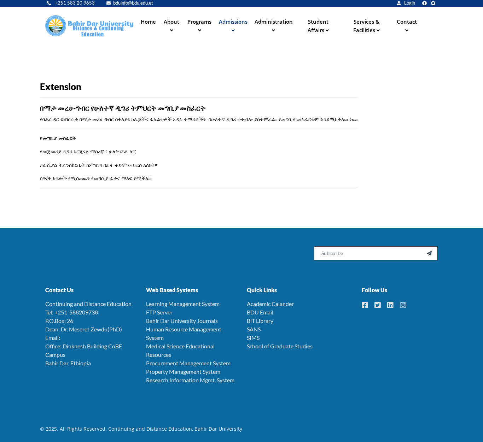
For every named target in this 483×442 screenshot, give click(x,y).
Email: (52, 337)
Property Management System (183, 371)
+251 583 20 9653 (74, 3)
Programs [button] (199, 21)
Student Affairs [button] (318, 26)
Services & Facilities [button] (366, 26)
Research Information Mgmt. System (190, 380)
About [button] (171, 21)
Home (148, 21)
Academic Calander (270, 303)
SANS (254, 329)
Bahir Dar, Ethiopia (68, 363)
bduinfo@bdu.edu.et (133, 3)
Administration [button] (274, 21)
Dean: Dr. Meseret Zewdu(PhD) (83, 329)
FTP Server (159, 312)
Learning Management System (183, 303)
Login (409, 3)
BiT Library (260, 320)
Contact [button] (407, 21)
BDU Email (260, 312)
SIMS (253, 337)
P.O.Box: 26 (59, 320)
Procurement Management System (188, 363)
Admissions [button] (233, 21)
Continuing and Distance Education (88, 303)
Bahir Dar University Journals (182, 320)
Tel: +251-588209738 (71, 312)
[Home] (89, 26)
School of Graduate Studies (280, 346)
